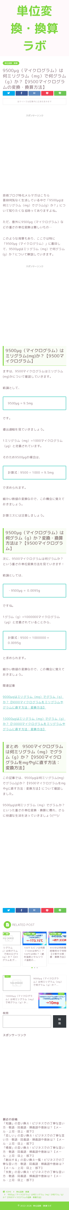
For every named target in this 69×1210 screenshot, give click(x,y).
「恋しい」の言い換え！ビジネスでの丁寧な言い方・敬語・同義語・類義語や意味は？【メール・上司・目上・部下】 (34, 1140)
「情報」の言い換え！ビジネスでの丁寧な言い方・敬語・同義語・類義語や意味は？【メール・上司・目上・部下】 (34, 1152)
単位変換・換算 (11, 63)
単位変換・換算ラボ (35, 28)
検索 (6, 1013)
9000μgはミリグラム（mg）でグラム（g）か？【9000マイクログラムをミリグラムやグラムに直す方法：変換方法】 (33, 702)
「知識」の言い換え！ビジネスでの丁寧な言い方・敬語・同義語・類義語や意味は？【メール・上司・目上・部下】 (34, 1127)
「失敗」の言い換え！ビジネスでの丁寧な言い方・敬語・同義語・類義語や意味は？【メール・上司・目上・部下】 (34, 1176)
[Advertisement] (34, 153)
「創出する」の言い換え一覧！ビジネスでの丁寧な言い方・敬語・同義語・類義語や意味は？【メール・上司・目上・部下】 (34, 1164)
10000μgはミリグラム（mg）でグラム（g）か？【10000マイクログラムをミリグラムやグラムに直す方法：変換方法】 (34, 724)
